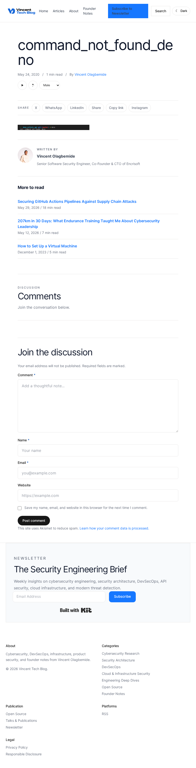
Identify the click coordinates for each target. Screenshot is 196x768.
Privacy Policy (17, 747)
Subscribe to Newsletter (122, 10)
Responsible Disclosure (24, 754)
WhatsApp (53, 108)
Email (23, 463)
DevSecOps (111, 667)
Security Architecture (118, 660)
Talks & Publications (21, 720)
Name (23, 440)
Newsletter (14, 727)
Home (43, 11)
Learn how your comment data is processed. (114, 528)
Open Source (112, 687)
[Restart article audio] (33, 85)
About (73, 11)
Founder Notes (113, 694)
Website (24, 485)
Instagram (140, 108)
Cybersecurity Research (120, 653)
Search (160, 11)
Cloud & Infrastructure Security (126, 673)
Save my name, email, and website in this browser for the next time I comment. (85, 508)
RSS (105, 714)
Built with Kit (76, 610)
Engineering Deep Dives (120, 680)
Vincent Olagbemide (90, 74)
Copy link (116, 108)
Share (96, 108)
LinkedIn (77, 108)
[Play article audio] (22, 85)
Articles (58, 11)
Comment (26, 375)
